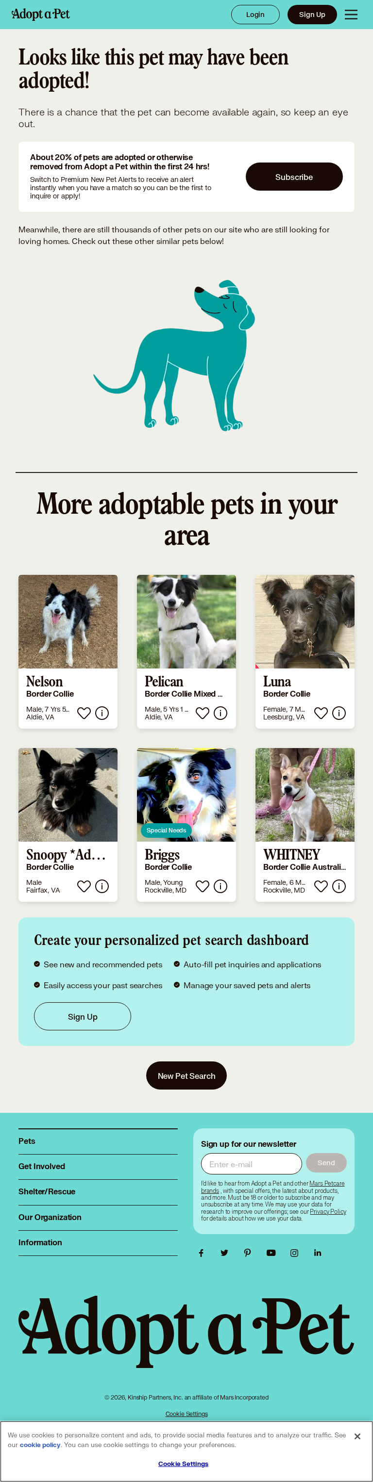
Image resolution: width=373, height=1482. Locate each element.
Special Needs (166, 830)
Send (326, 1162)
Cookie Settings (187, 1413)
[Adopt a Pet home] (41, 14)
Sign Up (312, 14)
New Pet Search (187, 1075)
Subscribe (294, 176)
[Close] (357, 1436)
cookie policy (40, 1445)
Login (255, 14)
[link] (68, 652)
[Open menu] (351, 14)
